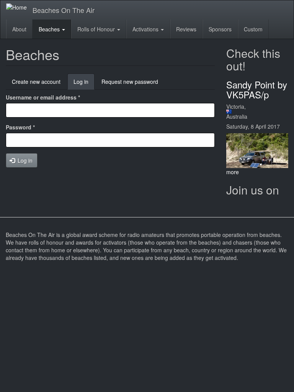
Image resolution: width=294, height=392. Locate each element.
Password (20, 127)
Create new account (36, 81)
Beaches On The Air (64, 10)
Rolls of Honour (96, 29)
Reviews (186, 29)
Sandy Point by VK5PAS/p (256, 89)
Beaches (50, 29)
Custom (253, 29)
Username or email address (43, 97)
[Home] (19, 7)
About (19, 29)
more (232, 172)
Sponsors (220, 29)
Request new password (129, 81)
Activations (146, 29)
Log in (84, 84)
